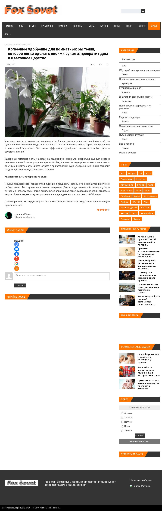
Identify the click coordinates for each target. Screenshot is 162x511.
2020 (147, 190)
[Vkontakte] (8, 496)
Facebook (125, 196)
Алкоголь (140, 179)
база (134, 213)
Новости (18, 44)
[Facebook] (20, 496)
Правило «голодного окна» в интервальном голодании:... (149, 252)
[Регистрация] (156, 11)
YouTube (145, 207)
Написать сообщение (141, 480)
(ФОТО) (136, 202)
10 (140, 173)
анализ (124, 213)
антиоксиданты (129, 207)
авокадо (125, 219)
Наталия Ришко (23, 214)
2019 (138, 190)
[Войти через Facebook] (16, 254)
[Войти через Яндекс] (16, 258)
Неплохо (128, 422)
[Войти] (149, 11)
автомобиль (146, 213)
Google (131, 173)
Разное (27, 44)
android (124, 202)
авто (150, 185)
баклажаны (126, 190)
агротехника (150, 196)
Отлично (128, 413)
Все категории (128, 59)
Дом (124, 65)
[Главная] (32, 13)
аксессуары (126, 179)
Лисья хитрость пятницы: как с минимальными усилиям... (147, 264)
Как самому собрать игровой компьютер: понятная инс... (149, 300)
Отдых (125, 130)
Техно (124, 139)
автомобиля (127, 185)
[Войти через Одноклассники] (16, 268)
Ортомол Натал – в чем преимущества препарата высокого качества (148, 386)
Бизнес (125, 121)
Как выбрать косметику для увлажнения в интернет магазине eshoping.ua (149, 372)
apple (137, 196)
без (122, 173)
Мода (124, 112)
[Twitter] (14, 496)
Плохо (127, 426)
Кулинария (127, 83)
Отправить (20, 285)
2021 (148, 173)
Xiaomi (137, 219)
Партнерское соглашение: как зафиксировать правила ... (147, 276)
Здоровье (126, 101)
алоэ (146, 202)
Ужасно (128, 430)
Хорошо (128, 417)
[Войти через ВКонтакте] (16, 249)
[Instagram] (32, 496)
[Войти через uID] (16, 244)
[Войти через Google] (16, 263)
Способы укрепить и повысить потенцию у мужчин (148, 358)
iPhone (140, 185)
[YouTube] (26, 496)
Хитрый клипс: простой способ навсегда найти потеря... (147, 240)
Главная (8, 44)
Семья (125, 74)
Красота (126, 92)
